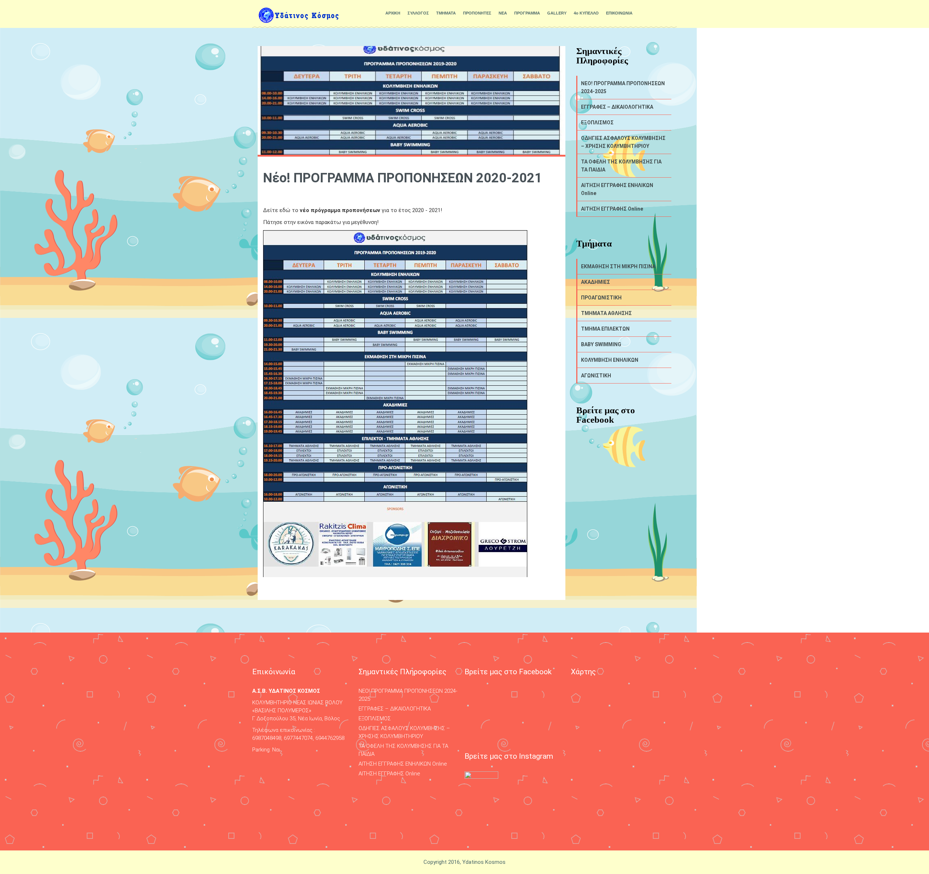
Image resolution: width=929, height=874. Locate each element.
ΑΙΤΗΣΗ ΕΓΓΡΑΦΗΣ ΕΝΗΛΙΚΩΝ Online (617, 189)
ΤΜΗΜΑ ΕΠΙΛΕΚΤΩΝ (605, 329)
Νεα (398, 193)
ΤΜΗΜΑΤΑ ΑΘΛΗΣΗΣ (606, 313)
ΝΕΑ (503, 13)
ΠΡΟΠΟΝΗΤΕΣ (477, 13)
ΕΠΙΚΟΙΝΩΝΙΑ (619, 13)
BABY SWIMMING (601, 344)
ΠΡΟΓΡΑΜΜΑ (527, 13)
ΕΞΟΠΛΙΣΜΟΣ (597, 122)
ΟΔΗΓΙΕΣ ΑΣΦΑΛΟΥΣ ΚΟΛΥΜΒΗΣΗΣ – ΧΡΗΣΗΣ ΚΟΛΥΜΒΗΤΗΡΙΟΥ (623, 142)
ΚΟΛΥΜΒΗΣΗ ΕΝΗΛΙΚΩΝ (609, 360)
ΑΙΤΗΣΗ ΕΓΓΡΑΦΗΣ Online (612, 209)
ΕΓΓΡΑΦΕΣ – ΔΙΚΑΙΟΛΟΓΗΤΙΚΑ (617, 107)
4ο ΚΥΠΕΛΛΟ (586, 13)
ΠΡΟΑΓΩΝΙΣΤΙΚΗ (601, 298)
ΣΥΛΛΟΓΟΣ (418, 13)
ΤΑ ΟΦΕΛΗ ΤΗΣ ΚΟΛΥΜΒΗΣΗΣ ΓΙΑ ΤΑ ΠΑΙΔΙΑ (621, 166)
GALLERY (556, 13)
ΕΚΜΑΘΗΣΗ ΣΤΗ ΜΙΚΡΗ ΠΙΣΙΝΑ (618, 266)
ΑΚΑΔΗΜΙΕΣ (595, 282)
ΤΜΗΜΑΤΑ (446, 13)
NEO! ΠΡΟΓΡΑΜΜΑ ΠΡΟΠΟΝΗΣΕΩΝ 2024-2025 (623, 87)
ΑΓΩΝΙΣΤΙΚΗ (596, 375)
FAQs (387, 193)
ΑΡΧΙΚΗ (392, 13)
